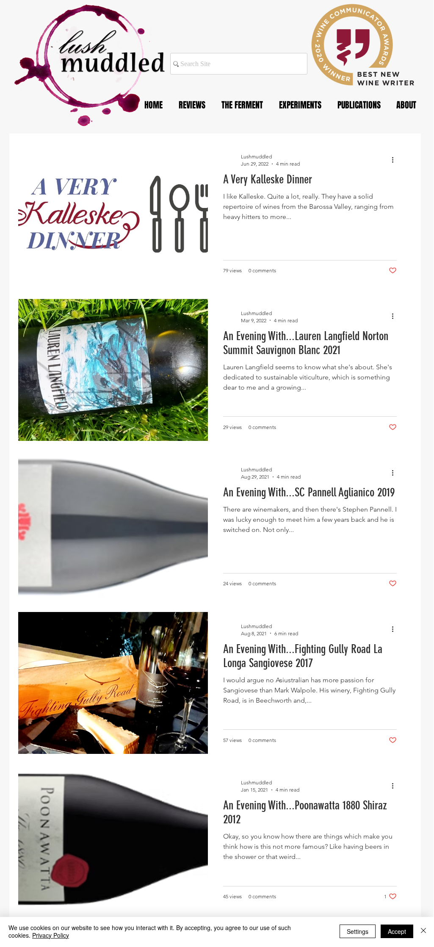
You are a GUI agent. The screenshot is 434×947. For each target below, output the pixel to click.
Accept (397, 931)
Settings (357, 931)
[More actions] (395, 160)
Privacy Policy (50, 935)
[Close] (423, 931)
